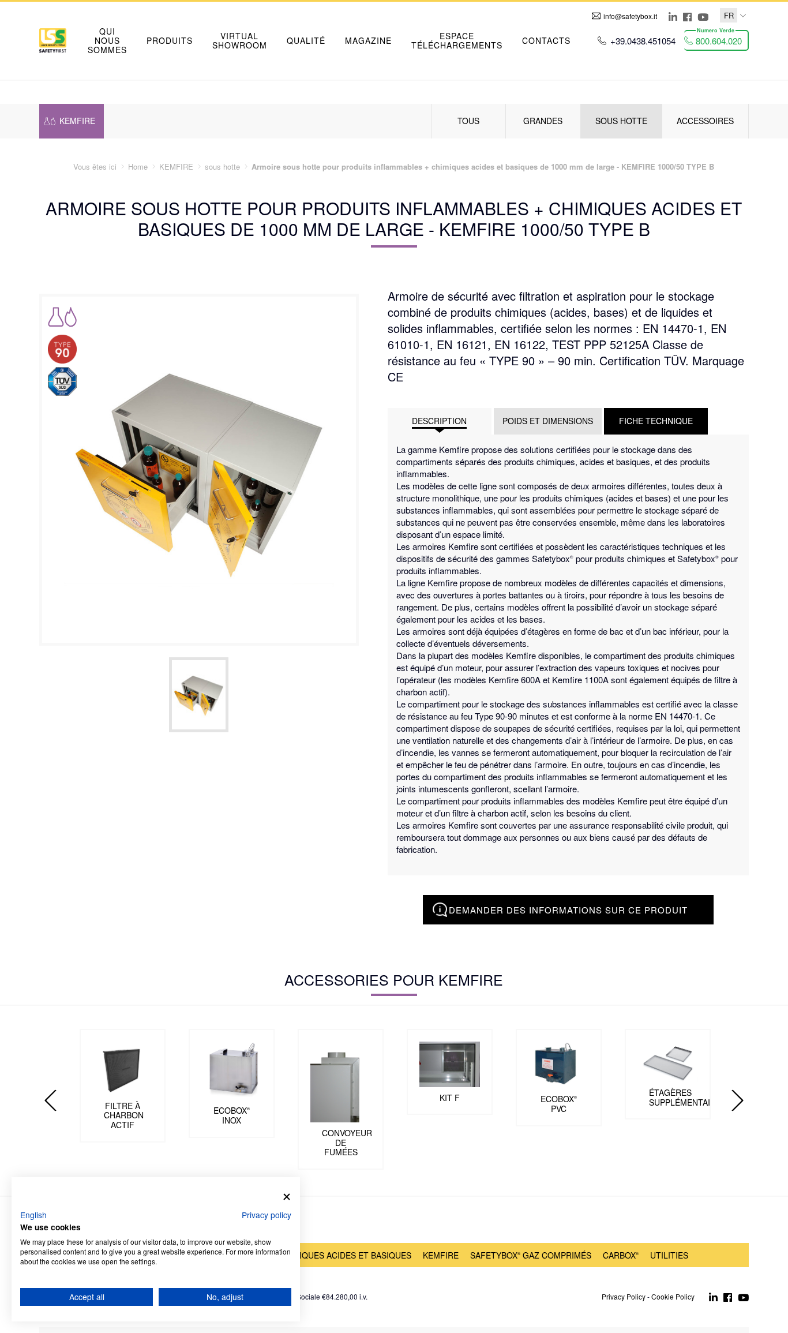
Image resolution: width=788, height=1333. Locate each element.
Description (439, 420)
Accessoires (705, 120)
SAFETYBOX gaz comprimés (530, 1255)
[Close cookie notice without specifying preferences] (286, 1197)
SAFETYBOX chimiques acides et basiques (318, 1255)
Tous (468, 120)
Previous (50, 1100)
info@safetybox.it (630, 16)
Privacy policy (266, 1214)
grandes (542, 120)
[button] (169, 40)
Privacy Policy (624, 1296)
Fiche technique (656, 420)
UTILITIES (669, 1255)
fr (729, 15)
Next (737, 1100)
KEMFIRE (441, 1255)
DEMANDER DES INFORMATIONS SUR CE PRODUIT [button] (568, 910)
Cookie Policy (673, 1296)
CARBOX (621, 1255)
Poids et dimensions (547, 420)
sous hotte (621, 120)
